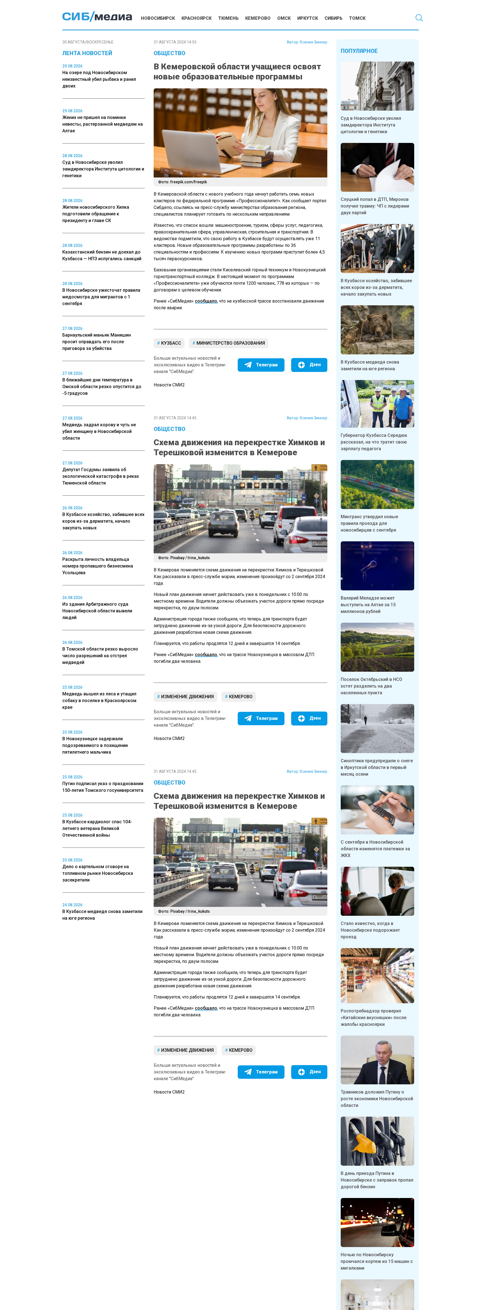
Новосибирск (158, 18)
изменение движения (187, 696)
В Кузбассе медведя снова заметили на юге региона (370, 365)
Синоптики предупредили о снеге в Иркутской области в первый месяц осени (377, 767)
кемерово (240, 696)
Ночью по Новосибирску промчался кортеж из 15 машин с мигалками (377, 1261)
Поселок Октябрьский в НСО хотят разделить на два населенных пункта (371, 686)
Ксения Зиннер (313, 42)
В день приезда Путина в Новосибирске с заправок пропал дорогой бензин (377, 1180)
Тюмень (228, 18)
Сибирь (333, 18)
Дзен (315, 364)
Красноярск (196, 18)
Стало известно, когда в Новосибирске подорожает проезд (370, 930)
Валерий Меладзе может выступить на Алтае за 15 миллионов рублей (368, 604)
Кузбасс (170, 343)
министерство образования (230, 343)
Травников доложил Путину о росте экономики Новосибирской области (377, 1098)
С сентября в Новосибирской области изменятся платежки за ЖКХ (375, 848)
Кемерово (258, 18)
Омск (284, 18)
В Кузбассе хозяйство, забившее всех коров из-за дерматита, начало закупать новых (376, 287)
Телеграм (267, 364)
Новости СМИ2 (169, 385)
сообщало (206, 301)
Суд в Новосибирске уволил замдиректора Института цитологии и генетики (371, 125)
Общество (169, 53)
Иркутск (307, 18)
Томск (357, 18)
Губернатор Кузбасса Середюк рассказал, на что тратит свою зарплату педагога (374, 442)
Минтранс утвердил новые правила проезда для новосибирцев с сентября (369, 523)
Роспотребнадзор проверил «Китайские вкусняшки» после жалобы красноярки (373, 1017)
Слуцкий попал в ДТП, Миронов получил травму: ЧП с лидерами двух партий (375, 206)
